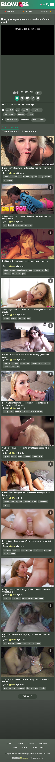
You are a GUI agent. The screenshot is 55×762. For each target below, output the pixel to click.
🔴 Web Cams (9, 11)
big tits (26, 177)
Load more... (27, 696)
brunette (19, 225)
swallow (7, 363)
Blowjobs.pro (24, 758)
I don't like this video (17, 92)
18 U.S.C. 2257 (37, 748)
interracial (16, 274)
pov (17, 110)
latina (6, 270)
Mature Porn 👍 (46, 11)
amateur (21, 114)
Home (9, 744)
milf (40, 457)
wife (11, 412)
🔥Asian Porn (27, 11)
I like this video (14, 92)
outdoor (14, 177)
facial (38, 643)
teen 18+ (25, 110)
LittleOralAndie (12, 120)
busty (41, 177)
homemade (8, 180)
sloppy (12, 270)
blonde (30, 114)
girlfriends (16, 598)
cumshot (9, 110)
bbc (30, 270)
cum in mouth (9, 114)
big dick (34, 177)
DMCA (24, 748)
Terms (14, 748)
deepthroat (37, 110)
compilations (22, 270)
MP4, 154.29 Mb (38, 120)
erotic (35, 457)
